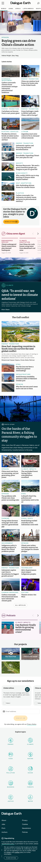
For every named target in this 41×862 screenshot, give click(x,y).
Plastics (20, 193)
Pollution (10, 773)
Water (30, 801)
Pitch (3, 828)
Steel (18, 364)
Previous (33, 234)
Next (37, 234)
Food (11, 758)
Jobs (3, 824)
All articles (20, 605)
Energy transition (30, 79)
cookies (17, 852)
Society (19, 163)
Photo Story (29, 466)
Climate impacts (28, 469)
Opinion (5, 37)
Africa (17, 8)
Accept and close (11, 858)
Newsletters (10, 222)
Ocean (30, 773)
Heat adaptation (23, 183)
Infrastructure (23, 374)
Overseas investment (7, 79)
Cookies (25, 824)
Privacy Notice (31, 724)
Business (10, 787)
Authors (4, 832)
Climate (30, 744)
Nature (30, 758)
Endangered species (7, 241)
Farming (5, 518)
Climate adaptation (25, 241)
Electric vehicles (10, 131)
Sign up (19, 718)
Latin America (28, 8)
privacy (8, 852)
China (11, 8)
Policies (25, 832)
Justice (11, 801)
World (3, 8)
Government (7, 543)
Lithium (24, 131)
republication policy (8, 844)
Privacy (24, 820)
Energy (11, 744)
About (4, 820)
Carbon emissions (10, 592)
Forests (30, 787)
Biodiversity (22, 173)
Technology (27, 568)
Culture (25, 592)
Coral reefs (27, 518)
